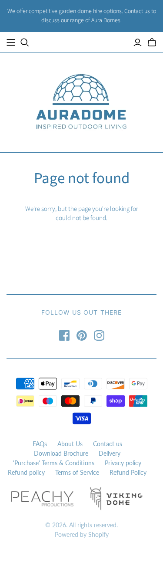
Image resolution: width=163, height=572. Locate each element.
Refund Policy (128, 472)
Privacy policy (123, 463)
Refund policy (26, 472)
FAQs (40, 443)
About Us (70, 443)
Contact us (107, 443)
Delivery (109, 453)
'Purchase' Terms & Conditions (53, 463)
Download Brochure (61, 453)
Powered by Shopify (82, 534)
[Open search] (24, 42)
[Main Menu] (11, 42)
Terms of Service (77, 472)
